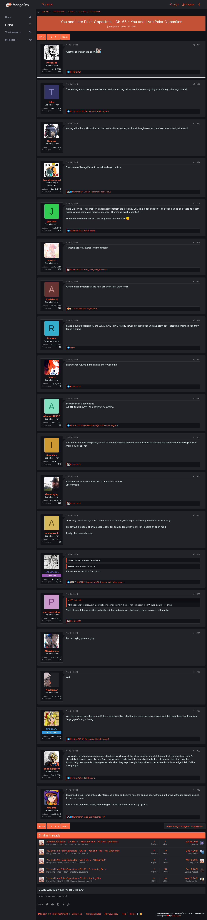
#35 (198, 594)
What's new (11, 32)
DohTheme (176, 916)
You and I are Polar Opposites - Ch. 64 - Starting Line (73, 878)
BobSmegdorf (51, 768)
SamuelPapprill (191, 872)
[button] (20, 32)
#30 (198, 398)
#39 (198, 751)
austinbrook (52, 533)
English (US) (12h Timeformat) (54, 914)
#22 (198, 84)
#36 (198, 633)
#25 (198, 203)
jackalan (51, 221)
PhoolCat (51, 62)
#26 (198, 243)
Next (64, 37)
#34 (198, 554)
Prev (42, 37)
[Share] (194, 45)
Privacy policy (111, 914)
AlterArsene (51, 651)
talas (51, 102)
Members (10, 39)
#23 (198, 123)
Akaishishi (52, 299)
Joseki (51, 377)
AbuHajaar (52, 689)
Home (8, 17)
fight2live (194, 844)
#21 (198, 45)
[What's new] (199, 4)
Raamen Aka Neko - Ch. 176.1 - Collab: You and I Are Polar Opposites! (82, 841)
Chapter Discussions (78, 844)
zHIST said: (73, 600)
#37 (198, 672)
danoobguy (51, 494)
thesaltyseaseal (51, 180)
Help (124, 914)
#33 (198, 515)
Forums (9, 24)
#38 (198, 711)
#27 (198, 282)
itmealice (51, 455)
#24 (198, 162)
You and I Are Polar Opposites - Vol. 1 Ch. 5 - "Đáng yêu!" (76, 859)
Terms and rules (93, 914)
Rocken (51, 338)
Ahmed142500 (51, 416)
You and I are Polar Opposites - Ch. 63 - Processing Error (76, 869)
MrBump (52, 807)
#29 (198, 359)
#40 (198, 790)
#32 (198, 476)
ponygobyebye (51, 612)
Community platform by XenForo (180, 913)
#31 (198, 437)
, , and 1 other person (99, 582)
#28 (198, 320)
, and (89, 111)
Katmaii (51, 141)
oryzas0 (52, 260)
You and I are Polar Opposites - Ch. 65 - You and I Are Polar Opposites (83, 850)
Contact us (77, 914)
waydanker (193, 853)
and (82, 231)
